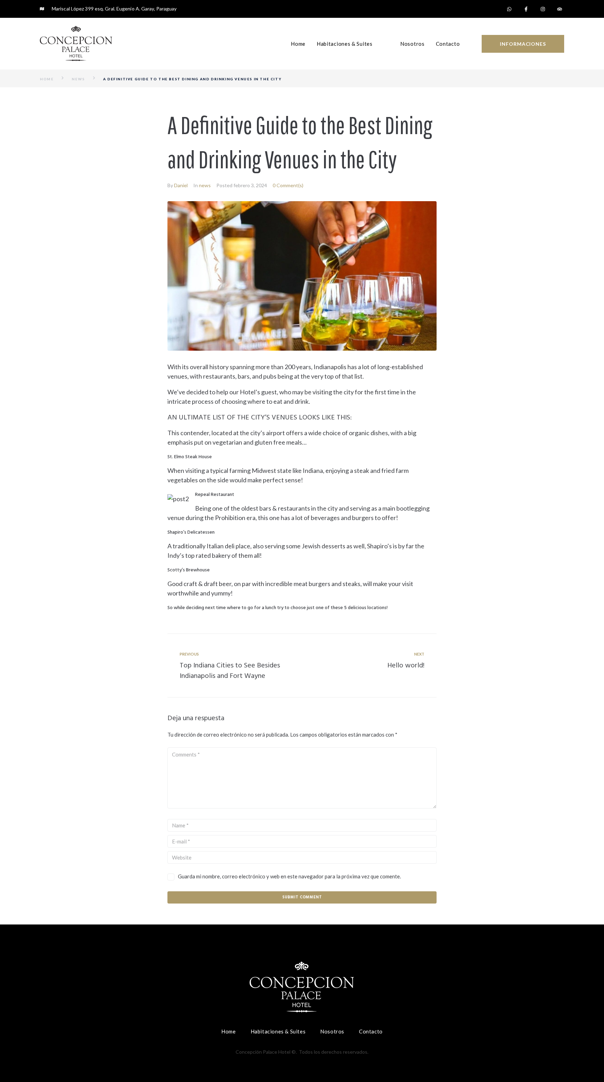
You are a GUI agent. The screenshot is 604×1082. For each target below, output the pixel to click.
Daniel (181, 185)
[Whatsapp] (509, 9)
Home (46, 79)
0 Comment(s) (288, 185)
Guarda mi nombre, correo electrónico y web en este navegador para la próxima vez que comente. (289, 876)
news (78, 79)
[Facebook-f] (526, 9)
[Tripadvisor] (559, 9)
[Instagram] (542, 9)
